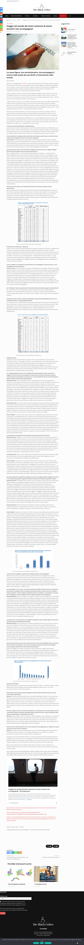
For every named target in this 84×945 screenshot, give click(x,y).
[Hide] (0, 32)
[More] (21, 852)
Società (35, 16)
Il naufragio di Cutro (41, 884)
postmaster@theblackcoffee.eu (46, 932)
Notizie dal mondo (16, 16)
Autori (55, 16)
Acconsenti (36, 943)
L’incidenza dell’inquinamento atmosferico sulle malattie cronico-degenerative (17, 858)
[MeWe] (1, 22)
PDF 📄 (56, 846)
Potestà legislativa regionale (16, 884)
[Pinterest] (1, 19)
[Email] (18, 852)
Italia (6, 16)
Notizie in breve (46, 16)
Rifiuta (41, 943)
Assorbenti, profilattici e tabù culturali (50, 857)
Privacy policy (48, 943)
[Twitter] (10, 852)
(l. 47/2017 (24, 83)
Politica (11, 23)
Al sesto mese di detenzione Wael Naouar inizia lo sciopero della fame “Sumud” (72, 45)
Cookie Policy (47, 935)
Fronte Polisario (71, 29)
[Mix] (1, 24)
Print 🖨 (49, 846)
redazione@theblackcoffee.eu (46, 933)
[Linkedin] (13, 852)
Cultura (27, 16)
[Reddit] (1, 14)
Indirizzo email (3, 896)
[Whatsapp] (15, 852)
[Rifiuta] (82, 941)
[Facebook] (8, 852)
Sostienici (63, 16)
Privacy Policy (40, 935)
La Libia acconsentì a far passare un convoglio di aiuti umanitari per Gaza (72, 36)
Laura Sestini (10, 31)
